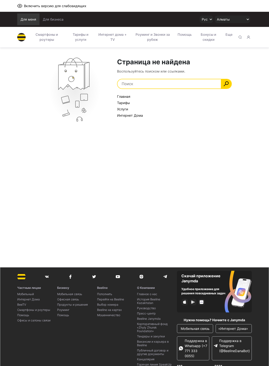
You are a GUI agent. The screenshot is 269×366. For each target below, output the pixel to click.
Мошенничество (108, 315)
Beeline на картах (109, 310)
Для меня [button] (28, 19)
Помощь (185, 34)
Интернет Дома (130, 115)
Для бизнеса (53, 19)
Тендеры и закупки (151, 336)
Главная (123, 96)
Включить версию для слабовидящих (55, 6)
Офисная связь (68, 299)
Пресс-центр (146, 313)
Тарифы (123, 103)
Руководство (146, 308)
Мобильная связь (69, 294)
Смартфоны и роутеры (47, 37)
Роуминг (63, 310)
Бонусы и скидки (208, 37)
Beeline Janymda (149, 318)
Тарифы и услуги (80, 37)
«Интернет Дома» (233, 328)
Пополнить (104, 294)
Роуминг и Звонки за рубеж (153, 37)
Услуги (122, 109)
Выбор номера (107, 304)
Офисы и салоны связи (33, 320)
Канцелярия (145, 359)
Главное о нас (147, 294)
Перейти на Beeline (110, 299)
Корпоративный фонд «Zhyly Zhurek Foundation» (152, 327)
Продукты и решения (72, 304)
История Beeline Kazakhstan (148, 301)
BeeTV (21, 304)
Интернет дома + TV (112, 37)
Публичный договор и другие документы (152, 352)
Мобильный (25, 294)
